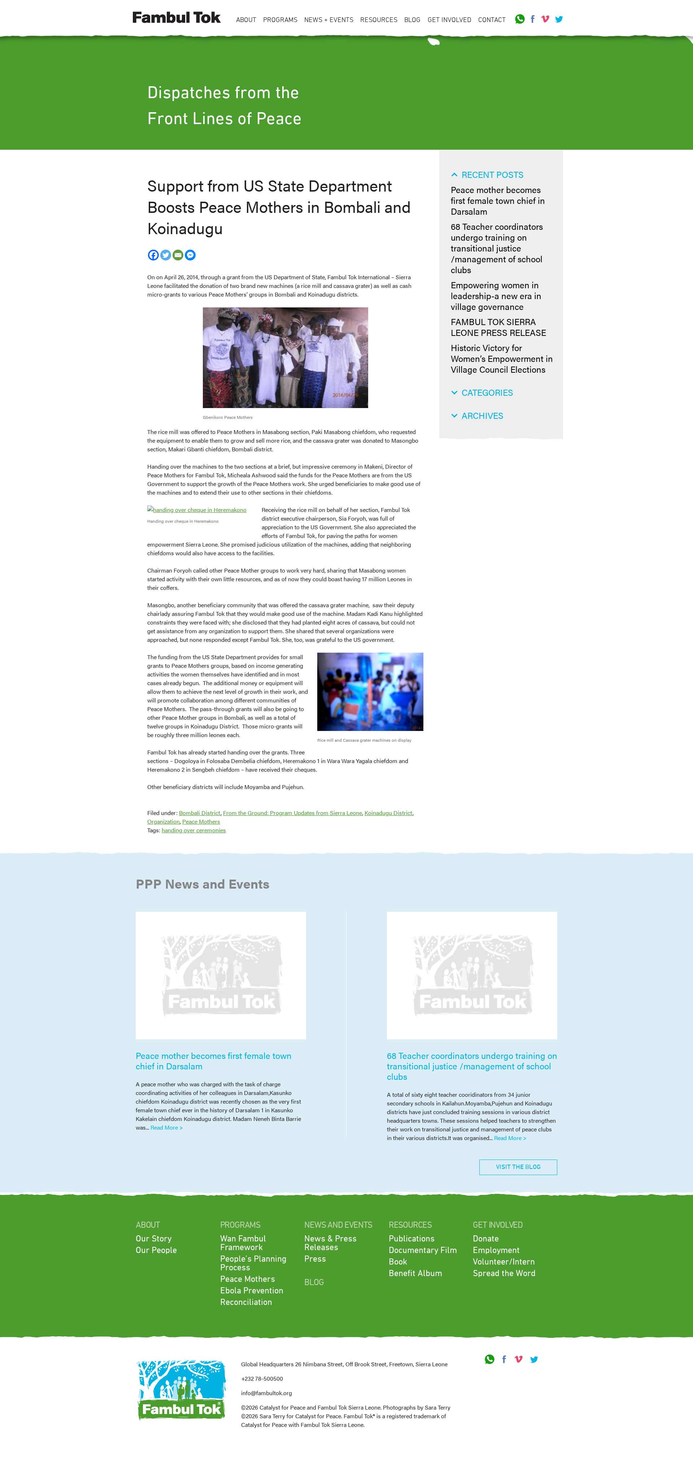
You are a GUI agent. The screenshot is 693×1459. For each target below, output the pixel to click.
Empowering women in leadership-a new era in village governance (496, 295)
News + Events (328, 20)
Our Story (153, 1239)
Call (520, 19)
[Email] (178, 255)
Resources (378, 20)
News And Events (338, 1225)
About (246, 20)
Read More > (167, 1127)
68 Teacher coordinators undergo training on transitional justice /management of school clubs (497, 248)
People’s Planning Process (253, 1263)
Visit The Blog (518, 1167)
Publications (412, 1239)
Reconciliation (246, 1302)
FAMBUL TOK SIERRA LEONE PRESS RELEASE (498, 326)
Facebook (532, 19)
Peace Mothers (201, 821)
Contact (492, 20)
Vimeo (545, 19)
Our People (156, 1250)
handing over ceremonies (194, 830)
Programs (280, 20)
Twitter (558, 19)
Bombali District (200, 813)
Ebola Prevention (251, 1291)
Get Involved (449, 20)
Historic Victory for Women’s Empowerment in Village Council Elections (502, 358)
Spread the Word (504, 1273)
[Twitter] (165, 255)
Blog (412, 20)
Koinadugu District (389, 813)
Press (315, 1259)
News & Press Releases (330, 1243)
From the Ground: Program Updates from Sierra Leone (292, 813)
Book (398, 1262)
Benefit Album (415, 1273)
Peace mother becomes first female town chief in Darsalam (498, 200)
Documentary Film (423, 1250)
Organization (163, 821)
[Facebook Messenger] (190, 255)
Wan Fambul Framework (243, 1243)
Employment (496, 1250)
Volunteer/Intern (504, 1262)
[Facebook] (153, 255)
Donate (486, 1239)
